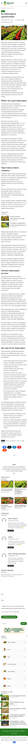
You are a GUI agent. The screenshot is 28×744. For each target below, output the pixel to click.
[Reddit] (4, 450)
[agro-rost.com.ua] (9, 3)
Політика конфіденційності (20, 735)
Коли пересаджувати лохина (18, 695)
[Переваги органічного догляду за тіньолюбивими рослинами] (21, 484)
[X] (9, 447)
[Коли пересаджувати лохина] (5, 697)
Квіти (12, 8)
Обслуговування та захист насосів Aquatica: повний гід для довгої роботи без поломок (18, 723)
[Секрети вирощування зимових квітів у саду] (21, 500)
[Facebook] (4, 447)
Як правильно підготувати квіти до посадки (6, 507)
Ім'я (2, 594)
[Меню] (2, 3)
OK (14, 742)
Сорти (3, 442)
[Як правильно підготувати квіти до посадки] (7, 500)
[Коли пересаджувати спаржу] (5, 710)
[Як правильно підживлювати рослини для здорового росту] (5, 224)
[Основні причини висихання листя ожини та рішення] (5, 717)
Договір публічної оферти (7, 735)
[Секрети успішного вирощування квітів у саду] (5, 218)
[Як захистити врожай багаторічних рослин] (7, 484)
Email (2, 600)
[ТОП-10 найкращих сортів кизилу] (5, 704)
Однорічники (12, 440)
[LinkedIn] (14, 447)
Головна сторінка (6, 8)
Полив (18, 440)
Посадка (22, 440)
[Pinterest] (19, 447)
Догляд (7, 440)
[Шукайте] (26, 3)
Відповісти (10, 530)
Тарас (12, 19)
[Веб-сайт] (14, 473)
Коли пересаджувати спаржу (18, 708)
